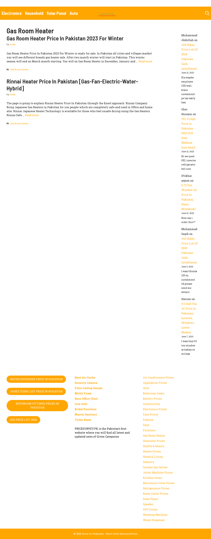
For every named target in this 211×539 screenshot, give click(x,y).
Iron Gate (81, 404)
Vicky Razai (83, 419)
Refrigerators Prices (156, 488)
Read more (145, 61)
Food (146, 425)
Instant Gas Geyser (155, 467)
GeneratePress (128, 533)
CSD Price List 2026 (23, 419)
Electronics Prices (155, 409)
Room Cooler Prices (155, 493)
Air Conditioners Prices (158, 377)
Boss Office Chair (86, 398)
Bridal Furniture (85, 409)
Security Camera (86, 382)
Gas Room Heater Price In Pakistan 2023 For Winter (65, 38)
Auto (74, 13)
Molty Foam (83, 393)
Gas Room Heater (19, 69)
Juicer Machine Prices (158, 472)
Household (34, 13)
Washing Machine (155, 514)
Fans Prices (150, 414)
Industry (148, 462)
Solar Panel (56, 13)
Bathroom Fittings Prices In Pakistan (37, 405)
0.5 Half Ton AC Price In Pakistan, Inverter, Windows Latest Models (189, 318)
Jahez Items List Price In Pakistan (36, 391)
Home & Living (153, 456)
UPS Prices (150, 509)
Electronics (12, 13)
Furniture (149, 430)
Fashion (148, 419)
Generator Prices (154, 441)
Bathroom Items (153, 393)
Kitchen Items (152, 477)
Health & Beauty (154, 446)
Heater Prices (152, 451)
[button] (207, 13)
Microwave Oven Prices (158, 483)
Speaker (148, 504)
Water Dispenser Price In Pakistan (36, 379)
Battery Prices (152, 398)
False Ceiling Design (89, 388)
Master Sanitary (86, 414)
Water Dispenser (154, 520)
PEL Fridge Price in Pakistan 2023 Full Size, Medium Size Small (188, 133)
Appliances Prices (155, 382)
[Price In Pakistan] (107, 13)
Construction (151, 404)
